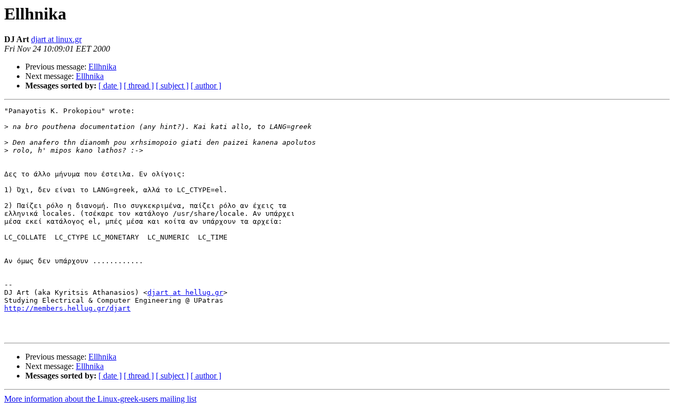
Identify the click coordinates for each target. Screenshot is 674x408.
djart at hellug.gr (185, 292)
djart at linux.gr (56, 39)
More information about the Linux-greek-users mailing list (100, 398)
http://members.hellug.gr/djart (67, 308)
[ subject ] (172, 85)
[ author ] (206, 85)
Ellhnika (102, 66)
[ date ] (110, 85)
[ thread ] (139, 85)
